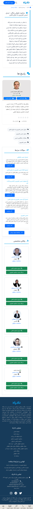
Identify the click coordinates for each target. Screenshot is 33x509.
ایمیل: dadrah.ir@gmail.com (16, 485)
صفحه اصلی (16, 432)
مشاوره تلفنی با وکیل (16, 441)
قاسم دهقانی (15, 319)
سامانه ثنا (16, 456)
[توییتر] (20, 493)
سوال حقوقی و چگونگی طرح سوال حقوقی (16, 446)
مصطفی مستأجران (15, 347)
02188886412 (15, 481)
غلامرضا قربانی (15, 257)
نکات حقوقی (16, 453)
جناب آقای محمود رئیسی (17, 91)
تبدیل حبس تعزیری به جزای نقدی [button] (18, 130)
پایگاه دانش (16, 451)
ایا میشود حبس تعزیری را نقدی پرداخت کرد (17, 182)
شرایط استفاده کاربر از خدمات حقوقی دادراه (16, 470)
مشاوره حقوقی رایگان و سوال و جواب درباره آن (16, 449)
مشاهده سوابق (16, 95)
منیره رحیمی (15, 372)
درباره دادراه (16, 434)
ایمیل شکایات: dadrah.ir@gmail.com (16, 486)
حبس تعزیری (24, 215)
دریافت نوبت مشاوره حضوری (17, 272)
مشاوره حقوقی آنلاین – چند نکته (16, 444)
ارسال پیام (16, 488)
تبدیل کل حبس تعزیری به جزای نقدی (18, 199)
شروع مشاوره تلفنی (16, 268)
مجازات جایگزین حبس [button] (21, 138)
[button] (3, 507)
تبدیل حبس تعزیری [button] (21, 134)
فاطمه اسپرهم (15, 288)
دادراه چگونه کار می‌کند (16, 436)
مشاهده (9, 166)
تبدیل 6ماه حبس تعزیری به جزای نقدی (17, 170)
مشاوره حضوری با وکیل (16, 439)
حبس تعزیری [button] (23, 142)
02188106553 (14, 483)
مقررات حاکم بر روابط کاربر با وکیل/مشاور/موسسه (16, 468)
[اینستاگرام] (11, 493)
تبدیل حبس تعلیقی (22, 157)
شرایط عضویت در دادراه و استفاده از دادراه (16, 465)
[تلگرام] (16, 493)
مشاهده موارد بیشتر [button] (15, 233)
